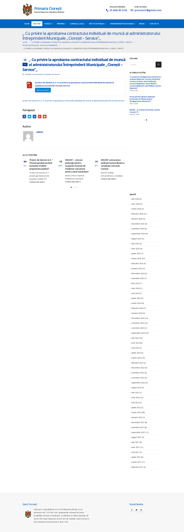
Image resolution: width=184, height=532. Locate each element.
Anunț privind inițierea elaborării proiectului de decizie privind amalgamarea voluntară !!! (142, 98)
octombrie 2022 (137, 377)
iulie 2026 (135, 199)
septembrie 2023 (138, 333)
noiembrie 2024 (137, 278)
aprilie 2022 (136, 407)
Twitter (29, 116)
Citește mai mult (36, 182)
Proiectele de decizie (52, 74)
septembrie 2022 (138, 382)
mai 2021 (135, 452)
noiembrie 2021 (137, 427)
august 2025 (136, 238)
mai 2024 (135, 293)
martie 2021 (136, 462)
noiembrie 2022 (137, 372)
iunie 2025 (135, 248)
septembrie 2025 (138, 233)
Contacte (154, 23)
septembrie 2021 (138, 432)
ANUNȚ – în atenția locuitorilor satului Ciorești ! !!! (145, 111)
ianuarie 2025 (136, 268)
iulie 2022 (135, 392)
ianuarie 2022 (136, 417)
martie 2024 (136, 303)
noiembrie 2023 (137, 323)
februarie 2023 (137, 363)
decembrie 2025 (137, 224)
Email (44, 116)
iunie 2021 (135, 447)
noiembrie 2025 (137, 228)
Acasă (27, 23)
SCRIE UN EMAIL (140, 7)
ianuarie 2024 (136, 313)
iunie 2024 (135, 288)
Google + (39, 116)
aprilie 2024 (136, 298)
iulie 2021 (135, 442)
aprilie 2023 (136, 353)
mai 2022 (135, 402)
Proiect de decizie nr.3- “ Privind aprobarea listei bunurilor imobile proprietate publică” (41, 164)
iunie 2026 (135, 204)
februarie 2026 (137, 214)
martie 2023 (136, 358)
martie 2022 (136, 412)
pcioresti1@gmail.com (147, 10)
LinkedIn (34, 116)
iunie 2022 (135, 397)
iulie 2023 (135, 338)
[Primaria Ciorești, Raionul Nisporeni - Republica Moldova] (28, 9)
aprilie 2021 (136, 457)
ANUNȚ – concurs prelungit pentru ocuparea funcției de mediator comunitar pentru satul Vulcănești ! (77, 165)
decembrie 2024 (137, 273)
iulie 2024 (135, 283)
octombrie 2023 (137, 328)
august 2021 (136, 437)
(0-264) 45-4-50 (118, 10)
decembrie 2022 (137, 367)
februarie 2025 (137, 263)
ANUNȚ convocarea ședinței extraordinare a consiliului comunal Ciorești (113, 164)
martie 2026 (136, 209)
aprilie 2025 (136, 253)
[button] (71, 187)
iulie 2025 (135, 243)
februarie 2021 (137, 467)
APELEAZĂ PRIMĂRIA (117, 7)
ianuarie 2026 (136, 219)
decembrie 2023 (137, 318)
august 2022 (136, 387)
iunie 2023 (135, 343)
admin (39, 131)
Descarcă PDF (43, 90)
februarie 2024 (137, 308)
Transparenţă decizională (122, 23)
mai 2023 (135, 348)
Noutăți (37, 23)
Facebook (24, 116)
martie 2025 (136, 258)
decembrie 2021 (137, 422)
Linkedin (141, 510)
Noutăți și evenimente (34, 74)
